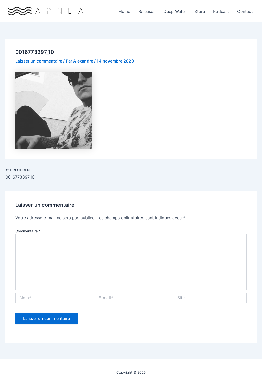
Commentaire (27, 231)
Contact (245, 11)
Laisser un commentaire (38, 61)
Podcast (221, 11)
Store (199, 11)
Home (124, 11)
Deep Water (174, 11)
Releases (146, 11)
